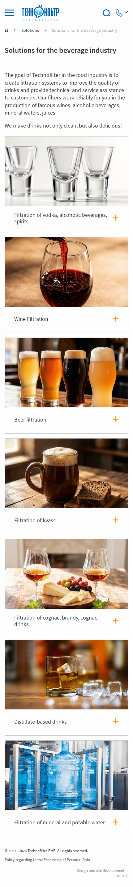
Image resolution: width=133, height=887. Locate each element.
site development (110, 871)
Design (82, 871)
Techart (121, 875)
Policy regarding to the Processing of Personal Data (47, 860)
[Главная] (7, 30)
